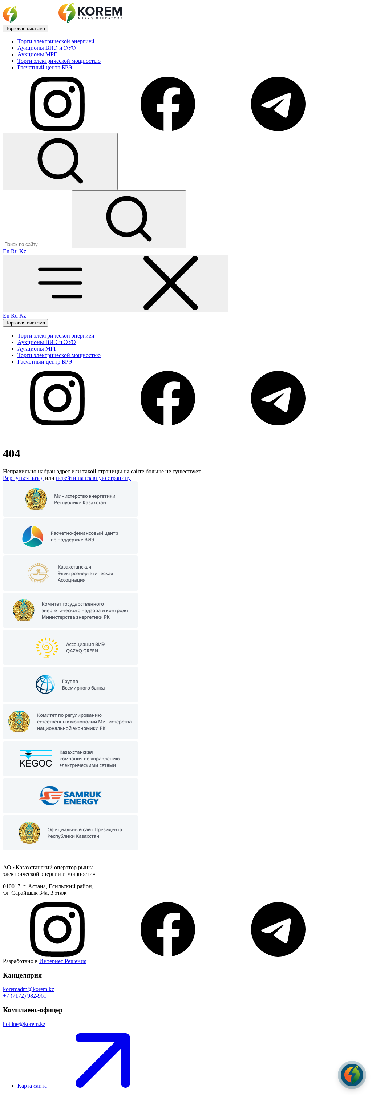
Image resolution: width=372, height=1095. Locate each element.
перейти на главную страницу (93, 478)
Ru (14, 251)
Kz (22, 251)
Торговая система (25, 28)
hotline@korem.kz (24, 1024)
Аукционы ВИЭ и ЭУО (46, 48)
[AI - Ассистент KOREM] (352, 1075)
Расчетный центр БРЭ (44, 67)
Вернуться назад (23, 478)
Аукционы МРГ (37, 54)
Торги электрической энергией (55, 41)
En (6, 251)
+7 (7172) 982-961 (24, 996)
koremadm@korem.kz (28, 989)
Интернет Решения (62, 961)
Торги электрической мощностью (59, 61)
